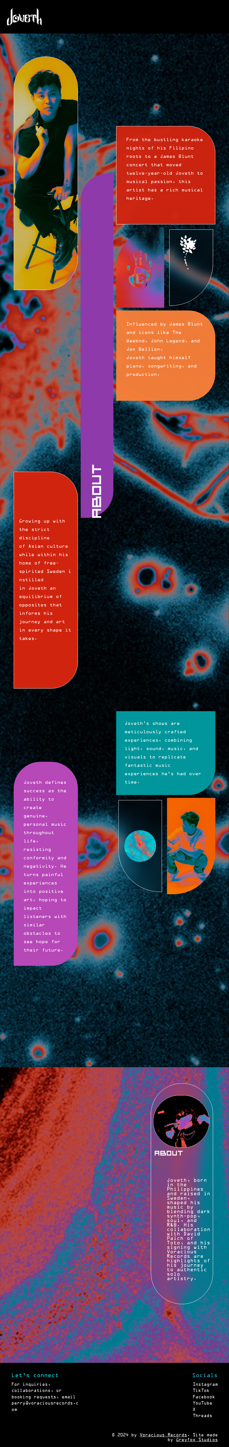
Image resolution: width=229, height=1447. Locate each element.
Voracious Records (163, 1435)
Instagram (205, 1385)
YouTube (202, 1403)
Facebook (204, 1397)
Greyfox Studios (197, 1440)
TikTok (201, 1391)
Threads (202, 1416)
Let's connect (35, 1375)
